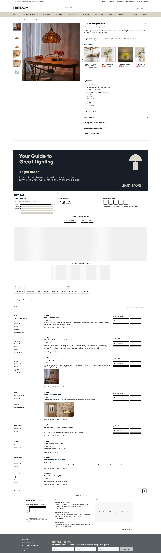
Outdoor (86, 15)
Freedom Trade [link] (66, 546)
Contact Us (24, 547)
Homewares (99, 15)
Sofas (15, 15)
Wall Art (122, 15)
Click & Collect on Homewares (29, 525)
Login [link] (103, 1)
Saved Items (120, 1)
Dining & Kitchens (29, 15)
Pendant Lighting (32, 19)
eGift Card (24, 550)
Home (15, 19)
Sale (144, 15)
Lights (25, 19)
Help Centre (24, 530)
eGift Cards (144, 1)
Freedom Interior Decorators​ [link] (110, 536)
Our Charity (24, 542)
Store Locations (25, 537)
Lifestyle (51, 71)
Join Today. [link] (65, 540)
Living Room (46, 15)
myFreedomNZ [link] (66, 536)
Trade (126, 1)
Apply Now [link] (65, 551)
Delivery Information (27, 522)
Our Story (24, 539)
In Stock (134, 15)
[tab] (116, 81)
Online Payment (111, 1)
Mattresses (72, 15)
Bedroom (59, 15)
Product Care (25, 527)
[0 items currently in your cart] (146, 7)
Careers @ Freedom (26, 545)
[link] (31, 7)
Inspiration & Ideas (134, 1)
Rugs (110, 15)
